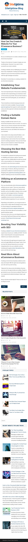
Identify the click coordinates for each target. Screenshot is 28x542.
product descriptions (17, 248)
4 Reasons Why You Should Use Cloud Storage (17, 393)
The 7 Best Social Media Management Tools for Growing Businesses (19, 431)
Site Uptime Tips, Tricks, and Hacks (8, 317)
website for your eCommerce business (15, 231)
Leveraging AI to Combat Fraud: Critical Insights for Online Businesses (19, 445)
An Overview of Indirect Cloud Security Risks (24, 286)
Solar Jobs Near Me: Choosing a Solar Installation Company (5, 286)
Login (11, 14)
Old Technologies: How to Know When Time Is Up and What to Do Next (17, 376)
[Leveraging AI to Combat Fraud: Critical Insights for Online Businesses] (6, 447)
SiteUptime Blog (14, 8)
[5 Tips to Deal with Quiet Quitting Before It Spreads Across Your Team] (6, 461)
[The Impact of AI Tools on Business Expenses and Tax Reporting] (6, 525)
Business (4, 49)
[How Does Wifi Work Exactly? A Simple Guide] (5, 386)
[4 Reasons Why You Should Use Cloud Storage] (5, 395)
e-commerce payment (17, 195)
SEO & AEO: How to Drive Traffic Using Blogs (13, 496)
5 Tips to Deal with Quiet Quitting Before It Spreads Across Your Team (17, 459)
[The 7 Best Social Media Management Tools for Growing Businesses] (6, 434)
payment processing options (16, 172)
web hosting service (14, 166)
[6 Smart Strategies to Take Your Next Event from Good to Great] (6, 475)
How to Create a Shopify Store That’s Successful (13, 338)
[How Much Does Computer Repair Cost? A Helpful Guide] (5, 404)
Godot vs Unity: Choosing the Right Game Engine (14, 485)
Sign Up (16, 14)
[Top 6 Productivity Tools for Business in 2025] (6, 512)
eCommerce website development (15, 208)
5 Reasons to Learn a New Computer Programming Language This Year (10, 362)
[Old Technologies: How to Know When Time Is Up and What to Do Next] (5, 377)
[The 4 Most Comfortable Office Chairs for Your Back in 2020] (5, 413)
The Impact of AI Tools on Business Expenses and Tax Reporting (18, 523)
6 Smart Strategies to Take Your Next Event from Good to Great (18, 472)
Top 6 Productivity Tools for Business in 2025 (18, 509)
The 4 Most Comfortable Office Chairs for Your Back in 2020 (16, 411)
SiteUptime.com (5, 14)
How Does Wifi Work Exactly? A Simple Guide (16, 384)
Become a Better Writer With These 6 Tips (11, 313)
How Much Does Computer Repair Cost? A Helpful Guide (17, 402)
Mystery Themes (21, 540)
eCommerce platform (21, 185)
